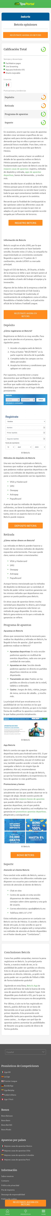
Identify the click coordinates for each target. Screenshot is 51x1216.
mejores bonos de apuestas (31, 798)
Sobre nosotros (7, 1176)
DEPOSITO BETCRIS (25, 525)
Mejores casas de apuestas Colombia (19, 1155)
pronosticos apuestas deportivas (31, 811)
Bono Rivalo (6, 1129)
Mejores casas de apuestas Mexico (18, 1146)
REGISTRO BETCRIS (25, 222)
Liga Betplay (9, 1090)
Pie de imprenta (8, 1190)
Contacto (5, 1180)
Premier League (10, 1081)
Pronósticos (26, 1214)
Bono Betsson (7, 1116)
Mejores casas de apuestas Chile (17, 1150)
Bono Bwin (5, 1120)
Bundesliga (8, 1085)
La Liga (7, 1076)
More (43, 1214)
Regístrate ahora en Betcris (25, 35)
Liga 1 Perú (8, 1099)
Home (7, 1214)
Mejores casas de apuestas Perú (17, 1159)
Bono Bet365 (6, 1125)
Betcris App (32, 985)
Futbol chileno (10, 1095)
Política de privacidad (10, 1185)
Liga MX (7, 1072)
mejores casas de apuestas (16, 168)
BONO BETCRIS (25, 855)
